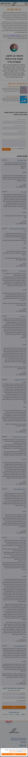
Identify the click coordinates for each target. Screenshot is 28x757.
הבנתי (14, 754)
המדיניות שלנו (12, 751)
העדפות (24, 751)
